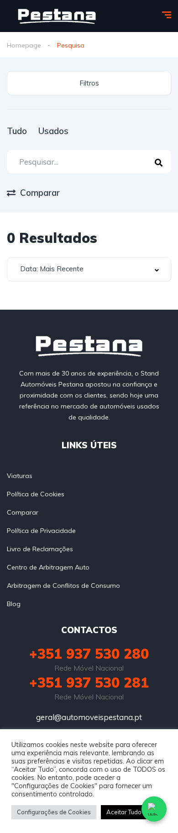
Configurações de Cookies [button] (54, 812)
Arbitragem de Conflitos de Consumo (63, 585)
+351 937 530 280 (89, 653)
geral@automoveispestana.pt (89, 717)
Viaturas (19, 476)
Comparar (22, 512)
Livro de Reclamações (40, 549)
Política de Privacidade (41, 531)
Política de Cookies (35, 494)
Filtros (89, 83)
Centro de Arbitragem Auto (48, 567)
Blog (14, 604)
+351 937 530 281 (89, 682)
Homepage (24, 45)
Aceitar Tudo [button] (123, 812)
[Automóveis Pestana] (57, 16)
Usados (53, 130)
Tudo (17, 130)
